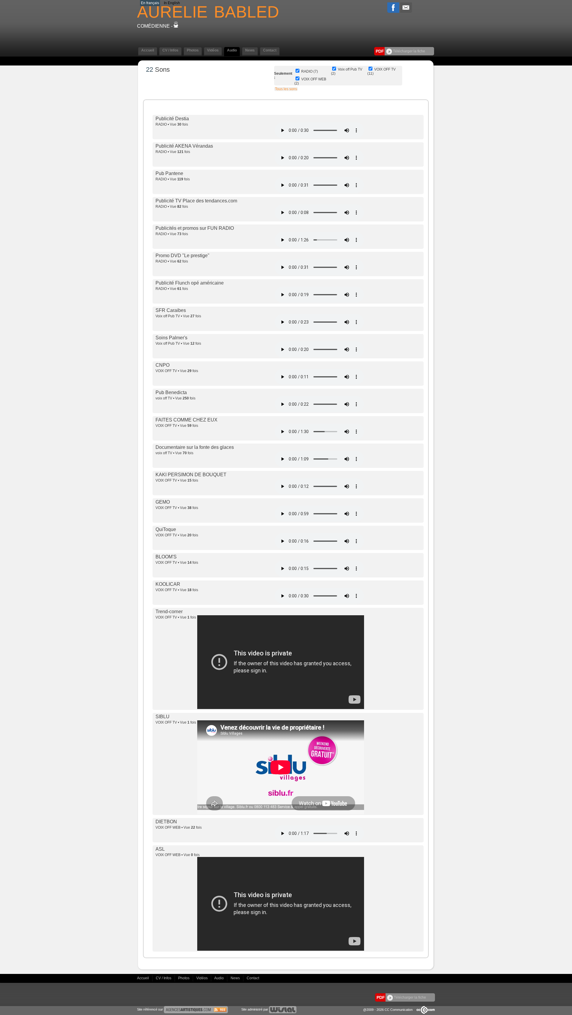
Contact (253, 978)
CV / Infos (164, 978)
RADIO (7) (309, 71)
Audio (219, 978)
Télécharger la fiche (408, 51)
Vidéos (202, 978)
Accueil (143, 978)
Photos (184, 978)
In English (172, 3)
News (236, 978)
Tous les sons (286, 89)
